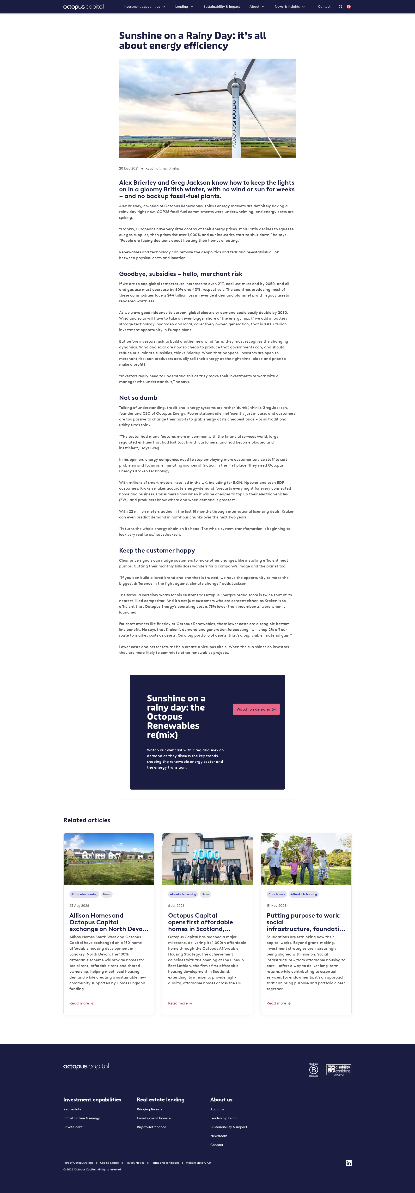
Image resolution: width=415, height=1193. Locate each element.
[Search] (341, 7)
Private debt (73, 1127)
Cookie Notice (109, 1162)
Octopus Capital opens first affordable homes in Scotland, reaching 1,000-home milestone (200, 922)
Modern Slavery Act (198, 1162)
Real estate (72, 1109)
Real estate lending (160, 1099)
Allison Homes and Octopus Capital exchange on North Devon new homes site (107, 922)
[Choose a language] (349, 7)
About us (221, 1099)
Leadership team (223, 1118)
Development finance (154, 1118)
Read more (79, 1003)
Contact (324, 6)
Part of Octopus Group (78, 1162)
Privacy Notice (135, 1162)
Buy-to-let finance (151, 1127)
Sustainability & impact (222, 7)
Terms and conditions (165, 1162)
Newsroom (218, 1136)
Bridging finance (150, 1109)
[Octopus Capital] (83, 6)
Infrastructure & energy (81, 1118)
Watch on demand (253, 709)
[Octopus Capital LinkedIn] (349, 1163)
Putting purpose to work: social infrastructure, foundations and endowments (305, 922)
